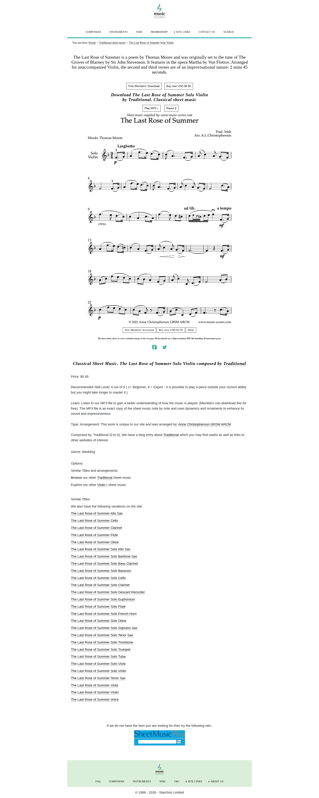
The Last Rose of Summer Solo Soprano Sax (104, 628)
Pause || (171, 108)
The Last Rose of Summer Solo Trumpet (100, 649)
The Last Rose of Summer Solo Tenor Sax (102, 635)
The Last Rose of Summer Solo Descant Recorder (108, 592)
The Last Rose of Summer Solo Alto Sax (100, 549)
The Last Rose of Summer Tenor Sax (98, 678)
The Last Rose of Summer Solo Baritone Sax (104, 556)
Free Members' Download (144, 86)
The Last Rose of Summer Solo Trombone (102, 642)
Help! (191, 329)
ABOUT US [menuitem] (217, 781)
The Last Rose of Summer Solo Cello (98, 578)
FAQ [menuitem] (97, 781)
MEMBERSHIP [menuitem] (159, 32)
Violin (101, 485)
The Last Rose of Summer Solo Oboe (98, 621)
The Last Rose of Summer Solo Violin (98, 671)
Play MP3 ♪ (152, 108)
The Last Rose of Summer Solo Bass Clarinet (104, 563)
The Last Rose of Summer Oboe (95, 542)
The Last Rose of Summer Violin (95, 692)
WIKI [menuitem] (139, 32)
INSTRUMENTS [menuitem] (118, 32)
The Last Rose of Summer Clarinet (96, 528)
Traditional (234, 363)
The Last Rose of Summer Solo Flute (98, 606)
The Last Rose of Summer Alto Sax (97, 513)
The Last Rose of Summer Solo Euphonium (103, 599)
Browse (76, 478)
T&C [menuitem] (176, 781)
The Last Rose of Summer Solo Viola (98, 664)
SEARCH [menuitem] (228, 32)
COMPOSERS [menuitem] (93, 32)
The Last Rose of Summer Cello (94, 520)
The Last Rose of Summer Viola (94, 685)
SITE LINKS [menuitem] (183, 32)
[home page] (159, 11)
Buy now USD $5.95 (178, 86)
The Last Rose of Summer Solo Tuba (98, 656)
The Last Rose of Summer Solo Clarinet (100, 585)
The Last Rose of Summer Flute (94, 535)
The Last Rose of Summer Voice (95, 699)
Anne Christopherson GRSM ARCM (204, 424)
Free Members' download (139, 329)
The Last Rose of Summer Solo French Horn (104, 614)
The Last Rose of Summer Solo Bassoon (101, 571)
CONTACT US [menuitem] (207, 32)
